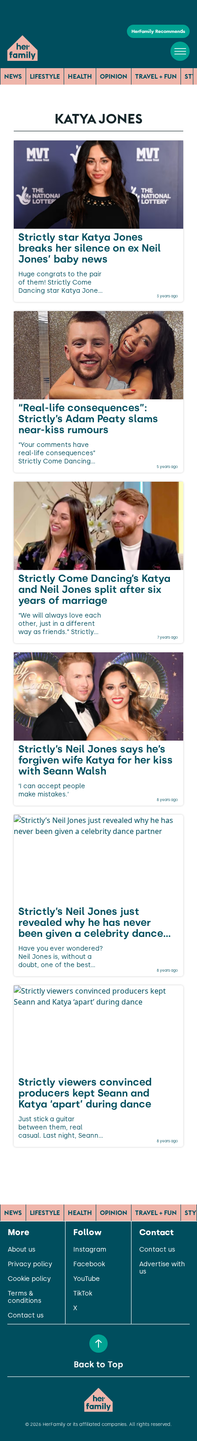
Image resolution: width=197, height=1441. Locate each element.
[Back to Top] (98, 1343)
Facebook (89, 1264)
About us (21, 1249)
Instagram (89, 1249)
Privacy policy (30, 1264)
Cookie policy (29, 1279)
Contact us (26, 1315)
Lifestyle (45, 76)
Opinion (113, 76)
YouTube (86, 1279)
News (13, 76)
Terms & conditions (24, 1297)
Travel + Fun (156, 76)
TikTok (82, 1293)
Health (80, 76)
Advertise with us (162, 1268)
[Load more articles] (98, 1167)
